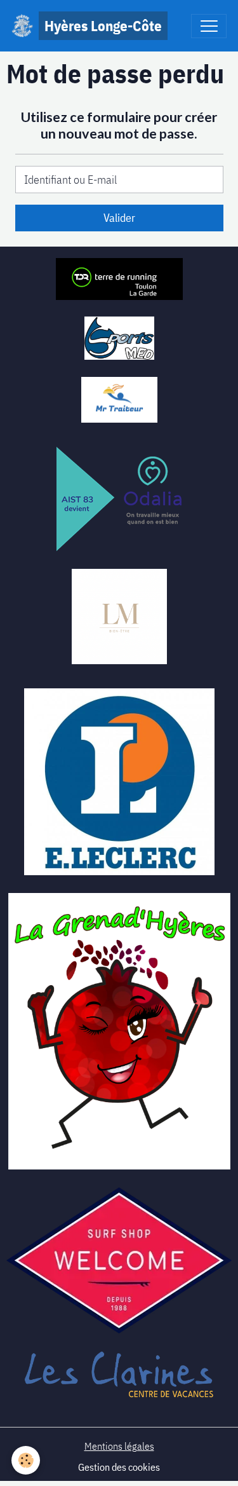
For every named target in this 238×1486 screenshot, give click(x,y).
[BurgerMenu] (209, 26)
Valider (119, 217)
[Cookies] (25, 1460)
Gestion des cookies (119, 1467)
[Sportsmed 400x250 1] (119, 337)
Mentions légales (119, 1446)
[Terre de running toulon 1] (119, 277)
